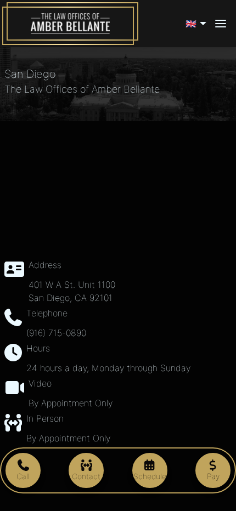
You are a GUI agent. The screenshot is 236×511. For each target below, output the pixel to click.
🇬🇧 (191, 23)
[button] (198, 23)
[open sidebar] (220, 23)
